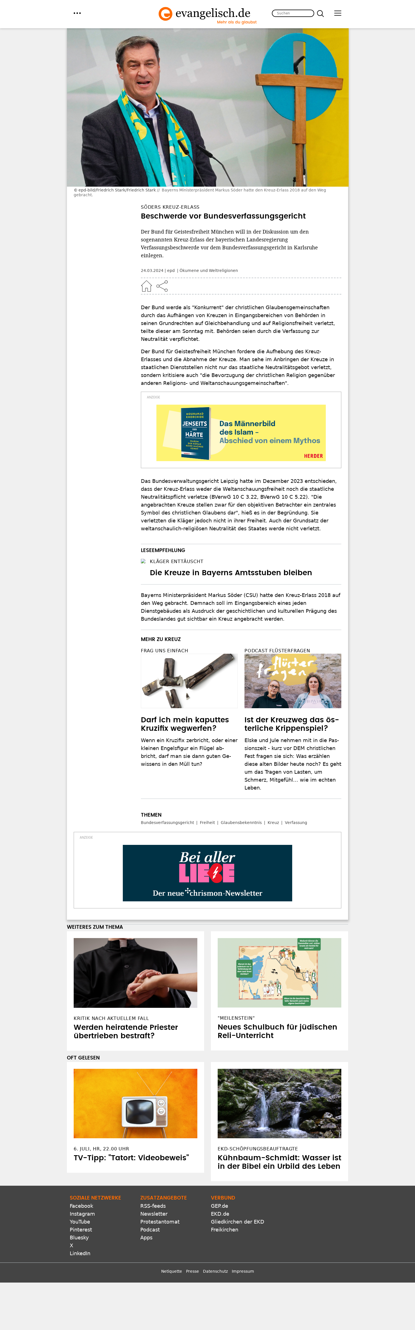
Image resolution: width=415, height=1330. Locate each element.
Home (146, 286)
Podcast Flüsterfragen (277, 650)
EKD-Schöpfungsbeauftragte (258, 1149)
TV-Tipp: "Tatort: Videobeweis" (131, 1158)
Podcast (150, 1230)
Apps (146, 1237)
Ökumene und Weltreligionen (209, 270)
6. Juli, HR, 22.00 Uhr (101, 1149)
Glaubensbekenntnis (241, 822)
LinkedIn (80, 1253)
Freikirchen (224, 1230)
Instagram (82, 1214)
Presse (192, 1271)
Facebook (81, 1206)
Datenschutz (215, 1271)
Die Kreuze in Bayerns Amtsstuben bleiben (231, 573)
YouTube (80, 1222)
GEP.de (219, 1206)
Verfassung (296, 822)
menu (77, 13)
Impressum (243, 1271)
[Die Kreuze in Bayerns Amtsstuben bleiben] (143, 561)
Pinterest (81, 1230)
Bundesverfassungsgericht (167, 822)
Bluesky (79, 1237)
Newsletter (153, 1214)
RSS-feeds (153, 1206)
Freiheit (207, 822)
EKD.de (220, 1214)
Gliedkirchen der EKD (237, 1222)
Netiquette (171, 1271)
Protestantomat (160, 1222)
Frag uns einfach (164, 650)
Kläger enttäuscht (177, 561)
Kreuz (273, 822)
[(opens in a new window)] (241, 433)
